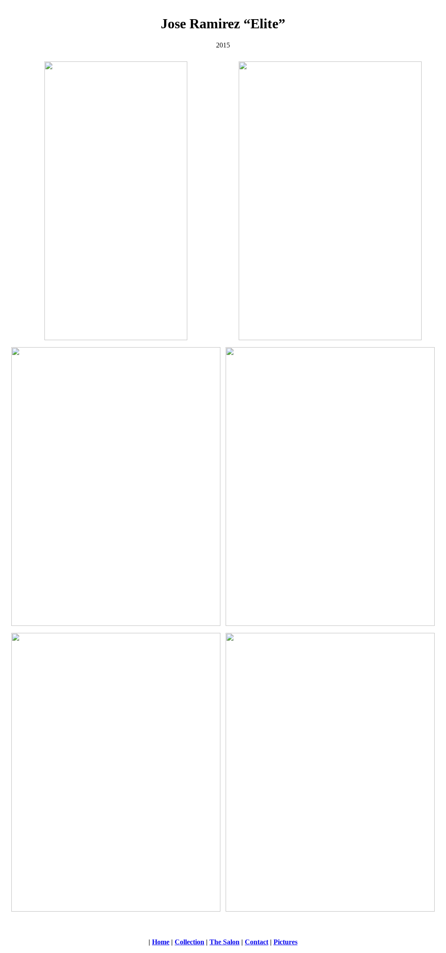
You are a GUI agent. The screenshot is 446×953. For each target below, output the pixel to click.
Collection (189, 942)
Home (160, 942)
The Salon (224, 942)
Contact (256, 942)
